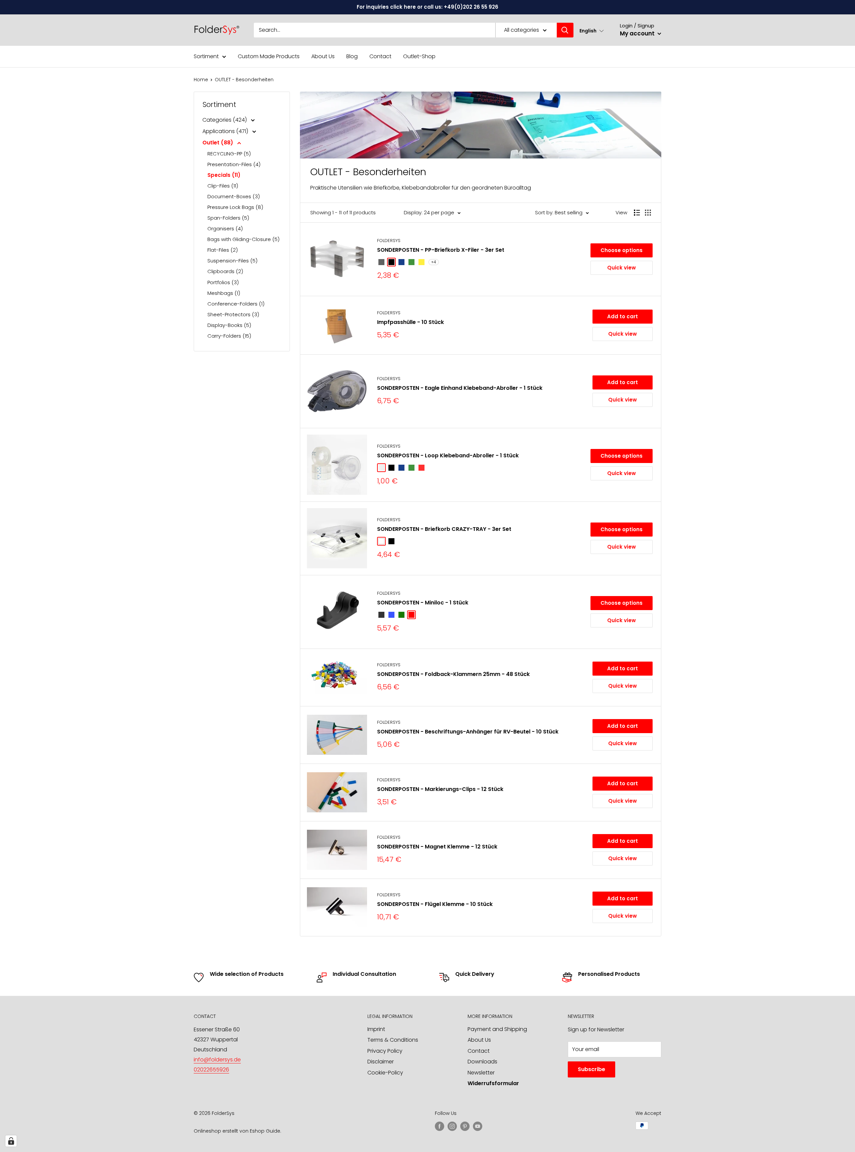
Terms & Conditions (392, 1040)
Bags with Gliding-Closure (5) (243, 239)
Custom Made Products (269, 56)
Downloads (482, 1061)
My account (638, 33)
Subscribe (591, 1069)
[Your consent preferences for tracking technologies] (11, 1141)
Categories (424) (225, 120)
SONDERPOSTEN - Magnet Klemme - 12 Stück (437, 846)
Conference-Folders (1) (236, 303)
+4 (433, 262)
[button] (591, 30)
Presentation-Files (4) (234, 164)
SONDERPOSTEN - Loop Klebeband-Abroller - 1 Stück (448, 455)
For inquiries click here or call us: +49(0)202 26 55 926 (427, 6)
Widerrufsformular (493, 1083)
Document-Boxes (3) (233, 196)
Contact (380, 56)
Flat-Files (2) (222, 249)
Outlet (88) (218, 142)
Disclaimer (380, 1061)
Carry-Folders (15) (229, 335)
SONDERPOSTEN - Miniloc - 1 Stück (422, 602)
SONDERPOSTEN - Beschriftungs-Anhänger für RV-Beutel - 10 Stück (467, 731)
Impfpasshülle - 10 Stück (410, 322)
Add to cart (622, 316)
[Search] (565, 30)
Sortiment (206, 56)
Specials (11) (223, 175)
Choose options (622, 250)
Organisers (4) (225, 228)
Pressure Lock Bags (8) (235, 207)
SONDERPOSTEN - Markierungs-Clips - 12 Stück (440, 789)
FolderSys (388, 240)
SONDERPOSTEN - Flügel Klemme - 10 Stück (435, 904)
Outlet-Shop (419, 56)
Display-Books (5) (229, 325)
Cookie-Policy (385, 1072)
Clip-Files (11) (222, 185)
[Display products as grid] (648, 213)
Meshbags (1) (223, 293)
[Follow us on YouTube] (477, 1126)
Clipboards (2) (225, 271)
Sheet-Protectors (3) (233, 314)
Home (201, 79)
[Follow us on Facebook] (439, 1126)
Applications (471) (225, 131)
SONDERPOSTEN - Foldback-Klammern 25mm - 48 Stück (453, 674)
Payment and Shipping (497, 1029)
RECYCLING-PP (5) (229, 153)
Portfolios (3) (223, 282)
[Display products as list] (637, 213)
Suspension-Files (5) (232, 260)
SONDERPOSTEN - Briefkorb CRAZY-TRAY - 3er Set (444, 529)
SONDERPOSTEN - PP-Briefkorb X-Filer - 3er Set (440, 250)
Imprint (376, 1029)
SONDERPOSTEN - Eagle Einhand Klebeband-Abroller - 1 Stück (459, 388)
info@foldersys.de (217, 1059)
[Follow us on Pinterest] (465, 1126)
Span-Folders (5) (228, 217)
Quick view (621, 267)
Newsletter (481, 1072)
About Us (323, 56)
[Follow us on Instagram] (452, 1126)
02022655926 (211, 1069)
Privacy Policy (384, 1051)
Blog (352, 56)
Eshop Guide (265, 1131)
